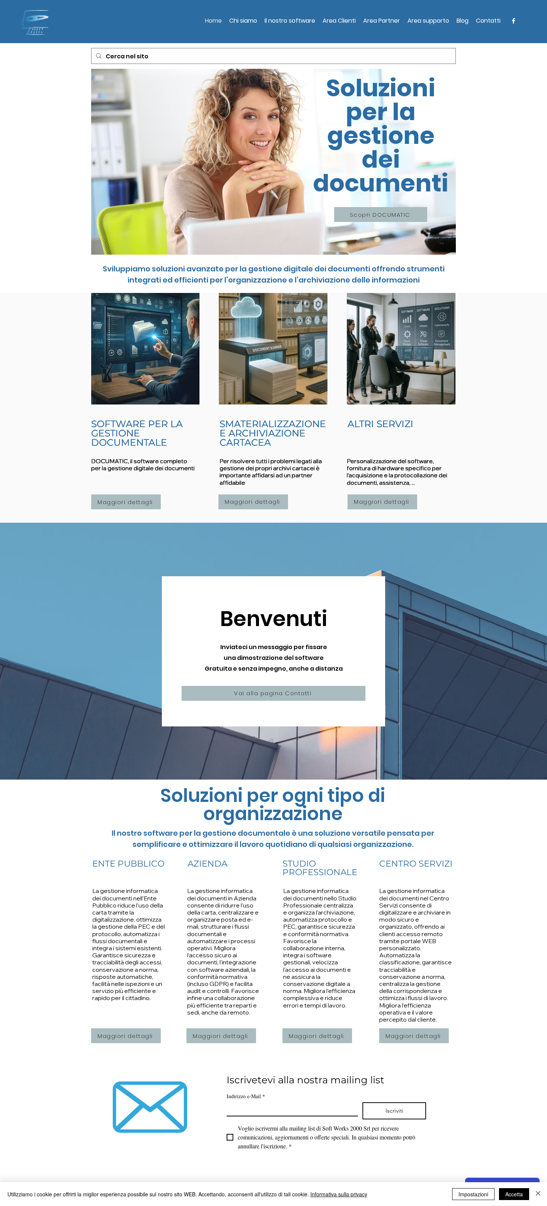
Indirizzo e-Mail (246, 1096)
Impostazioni (473, 1194)
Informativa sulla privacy (338, 1194)
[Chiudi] (538, 1194)
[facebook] (513, 21)
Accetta (514, 1194)
